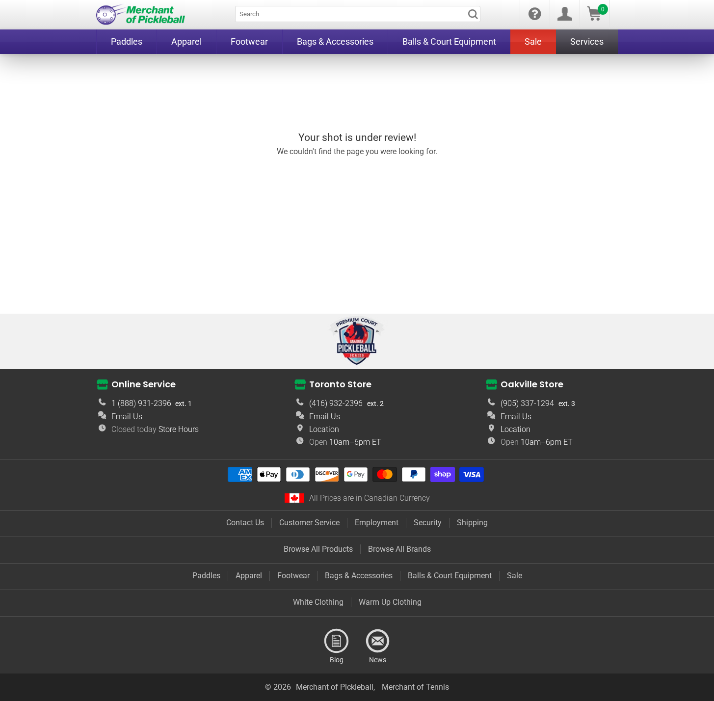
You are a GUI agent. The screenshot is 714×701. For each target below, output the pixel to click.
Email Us (126, 416)
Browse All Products (318, 549)
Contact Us (245, 522)
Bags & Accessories (359, 575)
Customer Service (309, 522)
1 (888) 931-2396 (141, 403)
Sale (514, 575)
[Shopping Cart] (594, 18)
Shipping (472, 522)
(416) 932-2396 (336, 403)
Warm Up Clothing (390, 602)
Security (428, 522)
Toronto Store (340, 384)
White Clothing (318, 602)
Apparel (249, 575)
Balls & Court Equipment (450, 575)
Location (324, 429)
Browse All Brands (399, 549)
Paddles (206, 575)
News (377, 641)
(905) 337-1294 (527, 403)
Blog (336, 641)
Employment (376, 522)
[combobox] (357, 14)
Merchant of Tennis (415, 687)
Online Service (143, 384)
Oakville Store (532, 384)
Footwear (293, 575)
